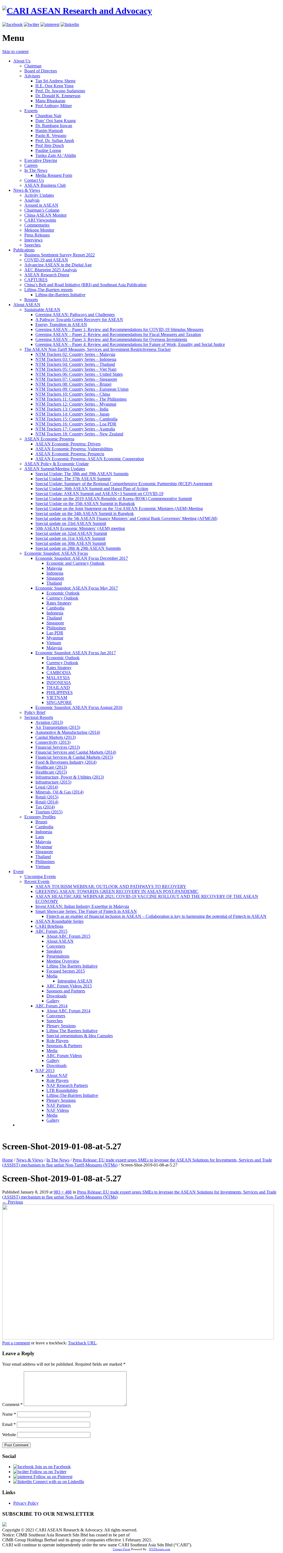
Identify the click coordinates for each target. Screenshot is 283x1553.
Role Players (57, 1040)
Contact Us (34, 180)
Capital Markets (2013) (55, 737)
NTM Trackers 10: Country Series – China (72, 394)
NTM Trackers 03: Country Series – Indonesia (75, 359)
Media (51, 976)
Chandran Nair (48, 115)
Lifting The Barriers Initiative (72, 966)
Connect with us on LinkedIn (58, 1481)
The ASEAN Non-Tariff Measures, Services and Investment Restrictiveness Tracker (97, 349)
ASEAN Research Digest (46, 274)
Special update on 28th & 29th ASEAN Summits (78, 548)
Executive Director (40, 160)
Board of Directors (40, 71)
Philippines (56, 628)
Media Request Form (53, 175)
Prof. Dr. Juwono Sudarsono (60, 90)
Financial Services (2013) (57, 747)
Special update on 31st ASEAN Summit (70, 538)
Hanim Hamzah (49, 130)
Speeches (32, 245)
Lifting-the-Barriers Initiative (60, 294)
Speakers (54, 951)
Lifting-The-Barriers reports (48, 289)
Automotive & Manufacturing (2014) (67, 732)
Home (7, 1160)
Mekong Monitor (39, 230)
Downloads (56, 996)
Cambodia (55, 608)
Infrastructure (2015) (53, 782)
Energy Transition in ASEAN (61, 324)
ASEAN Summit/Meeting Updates (54, 468)
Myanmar (54, 637)
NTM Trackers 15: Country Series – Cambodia (76, 419)
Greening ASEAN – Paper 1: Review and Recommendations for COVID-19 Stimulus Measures (119, 329)
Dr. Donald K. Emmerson (57, 95)
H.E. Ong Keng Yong (54, 85)
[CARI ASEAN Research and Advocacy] (77, 11)
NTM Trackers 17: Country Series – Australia (75, 429)
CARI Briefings (49, 926)
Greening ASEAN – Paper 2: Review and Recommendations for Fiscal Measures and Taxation (118, 334)
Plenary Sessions (61, 1025)
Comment (12, 1404)
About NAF (57, 1075)
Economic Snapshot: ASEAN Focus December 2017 (81, 558)
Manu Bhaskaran (50, 100)
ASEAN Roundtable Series (59, 921)
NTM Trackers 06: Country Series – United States (79, 374)
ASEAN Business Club (45, 185)
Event (18, 871)
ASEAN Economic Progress (49, 439)
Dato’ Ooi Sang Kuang (55, 120)
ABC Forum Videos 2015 (69, 986)
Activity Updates (39, 195)
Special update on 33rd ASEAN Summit (70, 523)
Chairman (32, 66)
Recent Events (36, 881)
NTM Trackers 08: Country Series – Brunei (73, 384)
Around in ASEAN (41, 205)
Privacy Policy (26, 1503)
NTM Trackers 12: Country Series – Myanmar (75, 404)
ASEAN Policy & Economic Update (56, 463)
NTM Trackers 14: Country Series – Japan (72, 414)
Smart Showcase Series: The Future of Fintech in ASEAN (86, 911)
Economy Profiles (40, 816)
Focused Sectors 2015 (65, 971)
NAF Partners (58, 1105)
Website (9, 1434)
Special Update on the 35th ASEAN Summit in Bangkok (85, 503)
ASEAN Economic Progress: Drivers (68, 444)
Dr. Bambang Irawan (53, 125)
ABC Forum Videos (64, 1055)
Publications (24, 250)
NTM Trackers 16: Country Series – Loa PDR (75, 424)
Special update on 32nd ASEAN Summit (71, 533)
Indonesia (54, 573)
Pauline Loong (48, 150)
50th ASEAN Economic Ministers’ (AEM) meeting (80, 528)
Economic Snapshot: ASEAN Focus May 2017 (76, 588)
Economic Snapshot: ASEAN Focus (56, 553)
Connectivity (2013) (52, 742)
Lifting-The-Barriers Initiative (72, 1095)
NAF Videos (57, 1110)
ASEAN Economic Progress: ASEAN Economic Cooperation (89, 458)
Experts (31, 110)
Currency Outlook (62, 598)
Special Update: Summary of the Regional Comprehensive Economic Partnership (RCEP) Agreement (123, 483)
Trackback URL (82, 1343)
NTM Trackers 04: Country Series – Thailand (75, 364)
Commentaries (36, 225)
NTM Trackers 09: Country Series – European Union (82, 389)
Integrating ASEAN (74, 981)
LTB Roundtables (62, 1090)
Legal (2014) (46, 787)
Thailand (54, 583)
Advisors (32, 75)
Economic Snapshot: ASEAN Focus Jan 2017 (75, 652)
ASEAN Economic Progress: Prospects (69, 453)
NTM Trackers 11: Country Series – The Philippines (81, 399)
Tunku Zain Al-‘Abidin (55, 155)
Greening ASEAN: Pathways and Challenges (75, 314)
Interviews (33, 240)
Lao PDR (54, 632)
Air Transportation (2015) (57, 727)
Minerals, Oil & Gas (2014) (59, 792)
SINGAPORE (59, 702)
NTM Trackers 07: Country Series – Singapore (76, 379)
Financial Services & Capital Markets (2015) (74, 757)
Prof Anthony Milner (53, 105)
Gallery (52, 1000)
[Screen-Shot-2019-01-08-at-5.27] (138, 1338)
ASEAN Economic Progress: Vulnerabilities (74, 448)
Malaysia (54, 568)
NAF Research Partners (67, 1085)
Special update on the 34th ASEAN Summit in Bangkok (84, 513)
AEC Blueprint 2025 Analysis (50, 269)
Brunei (41, 821)
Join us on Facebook (52, 1466)
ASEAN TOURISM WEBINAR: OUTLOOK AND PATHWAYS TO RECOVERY (110, 886)
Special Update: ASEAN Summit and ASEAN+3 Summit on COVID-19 (99, 493)
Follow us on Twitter (47, 1471)
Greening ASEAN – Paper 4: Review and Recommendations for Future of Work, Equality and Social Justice (130, 344)
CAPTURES (36, 279)
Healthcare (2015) (51, 772)
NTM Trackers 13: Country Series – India (71, 409)
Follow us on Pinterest (52, 1476)
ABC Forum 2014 (51, 1005)
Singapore (55, 578)
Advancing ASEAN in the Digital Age (58, 264)
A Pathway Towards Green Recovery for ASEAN (79, 319)
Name (9, 1414)
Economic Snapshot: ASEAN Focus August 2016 (78, 707)
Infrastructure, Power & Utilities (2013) (69, 777)
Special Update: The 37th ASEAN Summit (73, 478)
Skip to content (15, 51)
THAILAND (58, 687)
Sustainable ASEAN (42, 309)
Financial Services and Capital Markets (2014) (75, 752)
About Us (21, 61)
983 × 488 (63, 1192)
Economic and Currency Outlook (75, 563)
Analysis (32, 200)
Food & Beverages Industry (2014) (65, 762)
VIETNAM (56, 697)
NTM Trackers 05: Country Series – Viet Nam (75, 369)
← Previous (12, 1202)
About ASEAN (26, 304)
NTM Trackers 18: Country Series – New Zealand (79, 434)
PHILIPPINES (59, 692)
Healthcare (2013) (51, 767)
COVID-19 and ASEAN (46, 259)
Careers (31, 165)
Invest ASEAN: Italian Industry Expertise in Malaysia (82, 906)
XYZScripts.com (159, 1549)
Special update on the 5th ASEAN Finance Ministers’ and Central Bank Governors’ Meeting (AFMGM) (126, 518)
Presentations (57, 956)
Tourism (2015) (48, 812)
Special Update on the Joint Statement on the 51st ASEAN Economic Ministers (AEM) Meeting (119, 508)
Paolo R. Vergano (50, 135)
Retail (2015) (46, 797)
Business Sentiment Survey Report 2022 (59, 255)
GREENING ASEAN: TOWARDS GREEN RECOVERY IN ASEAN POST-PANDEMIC (116, 891)
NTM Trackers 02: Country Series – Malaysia (75, 354)
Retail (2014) (46, 802)
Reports (31, 299)
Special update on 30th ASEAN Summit (70, 543)
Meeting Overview (62, 961)
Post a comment (16, 1343)
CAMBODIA (58, 672)
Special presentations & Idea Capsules (79, 1035)
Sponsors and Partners (65, 991)
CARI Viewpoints (40, 220)
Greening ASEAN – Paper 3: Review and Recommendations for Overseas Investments (111, 339)
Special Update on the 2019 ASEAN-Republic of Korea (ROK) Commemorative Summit (113, 498)
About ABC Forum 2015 (68, 936)
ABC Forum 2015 (51, 931)
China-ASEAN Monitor (45, 215)
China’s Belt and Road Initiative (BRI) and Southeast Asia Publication (85, 284)
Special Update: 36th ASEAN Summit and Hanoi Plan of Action (91, 488)
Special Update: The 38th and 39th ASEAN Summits (82, 473)
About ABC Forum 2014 (68, 1010)
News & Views (26, 190)
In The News (35, 170)
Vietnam (53, 642)
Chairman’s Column (41, 210)
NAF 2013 (44, 1070)
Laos (39, 836)
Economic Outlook (63, 593)
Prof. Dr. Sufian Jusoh (54, 140)
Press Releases (37, 235)
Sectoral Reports (38, 717)
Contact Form (121, 1549)
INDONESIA (58, 682)
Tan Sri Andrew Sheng (55, 80)
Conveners (55, 946)
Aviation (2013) (49, 722)
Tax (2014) (45, 807)
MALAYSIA (58, 677)
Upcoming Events (40, 876)
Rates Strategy (59, 603)
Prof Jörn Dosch (49, 145)
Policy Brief (34, 712)
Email (9, 1424)
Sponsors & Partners (64, 1045)
